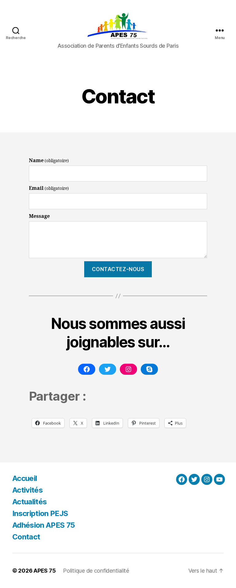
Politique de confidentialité (96, 570)
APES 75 (44, 570)
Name (49, 161)
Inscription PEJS (40, 513)
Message (39, 216)
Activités (27, 490)
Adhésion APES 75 (43, 525)
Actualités (29, 501)
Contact (26, 536)
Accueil (24, 478)
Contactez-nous (118, 269)
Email (49, 188)
